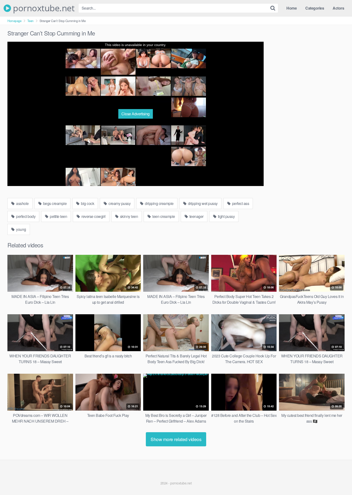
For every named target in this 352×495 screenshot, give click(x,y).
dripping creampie (159, 203)
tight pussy (226, 216)
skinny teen (128, 216)
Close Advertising (135, 113)
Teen (30, 20)
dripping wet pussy (202, 203)
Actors (338, 8)
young (20, 229)
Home (291, 8)
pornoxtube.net (42, 8)
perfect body (25, 216)
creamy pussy (119, 203)
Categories (314, 8)
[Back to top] (339, 479)
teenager (196, 216)
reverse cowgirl (93, 216)
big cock (87, 203)
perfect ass (240, 203)
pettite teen (58, 216)
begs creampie (54, 203)
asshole (22, 203)
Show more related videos (176, 439)
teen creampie (163, 216)
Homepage (14, 20)
